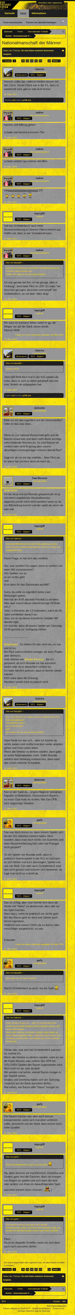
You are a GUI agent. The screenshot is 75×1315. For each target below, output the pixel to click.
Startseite (10, 13)
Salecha (39, 69)
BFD (4, 1301)
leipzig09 (39, 213)
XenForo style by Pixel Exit (38, 1311)
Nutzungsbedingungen (57, 1306)
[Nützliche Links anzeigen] (63, 31)
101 (31, 61)
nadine (19, 100)
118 (49, 61)
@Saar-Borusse (34, 659)
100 (27, 61)
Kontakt (56, 1301)
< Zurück (7, 61)
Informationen (39, 13)
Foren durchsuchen (12, 22)
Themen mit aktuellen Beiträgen (41, 22)
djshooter (39, 408)
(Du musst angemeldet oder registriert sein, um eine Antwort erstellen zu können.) (34, 1264)
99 (23, 61)
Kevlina (8, 100)
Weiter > (56, 61)
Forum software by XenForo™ (17, 1308)
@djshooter (11, 490)
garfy (39, 820)
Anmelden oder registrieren (50, 3)
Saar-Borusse (39, 478)
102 (36, 61)
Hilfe (64, 1301)
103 (40, 61)
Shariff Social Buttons (41, 1308)
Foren (23, 13)
